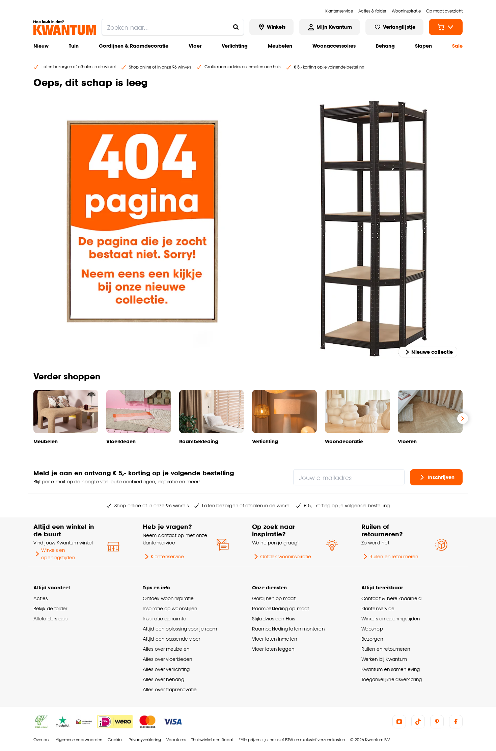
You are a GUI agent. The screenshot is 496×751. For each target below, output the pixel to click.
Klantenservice (167, 556)
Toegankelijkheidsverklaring (391, 679)
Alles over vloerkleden (167, 659)
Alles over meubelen (166, 649)
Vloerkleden (121, 441)
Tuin (74, 46)
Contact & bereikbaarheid (391, 598)
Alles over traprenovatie (170, 689)
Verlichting (235, 46)
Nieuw (41, 46)
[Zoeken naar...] (236, 27)
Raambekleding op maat (280, 608)
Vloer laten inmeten (274, 639)
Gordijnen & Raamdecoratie (133, 46)
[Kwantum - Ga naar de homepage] (64, 27)
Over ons (41, 739)
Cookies (115, 739)
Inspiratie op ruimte (164, 618)
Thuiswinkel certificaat (212, 739)
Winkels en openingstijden (58, 553)
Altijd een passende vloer (171, 639)
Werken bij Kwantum (384, 659)
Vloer (195, 46)
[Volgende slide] (462, 418)
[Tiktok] (418, 721)
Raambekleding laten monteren (288, 629)
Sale (457, 46)
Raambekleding (198, 441)
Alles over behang (163, 679)
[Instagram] (399, 721)
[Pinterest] (437, 721)
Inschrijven (441, 477)
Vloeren (407, 441)
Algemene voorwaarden (79, 739)
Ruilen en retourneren (393, 556)
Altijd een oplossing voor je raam (180, 629)
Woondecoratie (344, 441)
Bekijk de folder (50, 608)
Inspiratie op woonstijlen (170, 608)
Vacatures (176, 739)
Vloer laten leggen (273, 649)
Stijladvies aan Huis (273, 618)
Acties (40, 598)
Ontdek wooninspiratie (285, 556)
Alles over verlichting (166, 669)
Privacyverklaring (145, 739)
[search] (173, 27)
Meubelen (280, 46)
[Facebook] (456, 721)
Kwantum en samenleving (390, 669)
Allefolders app (50, 618)
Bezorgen (372, 639)
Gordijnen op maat (274, 598)
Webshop (372, 629)
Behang (385, 46)
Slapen (423, 46)
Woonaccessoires (334, 46)
